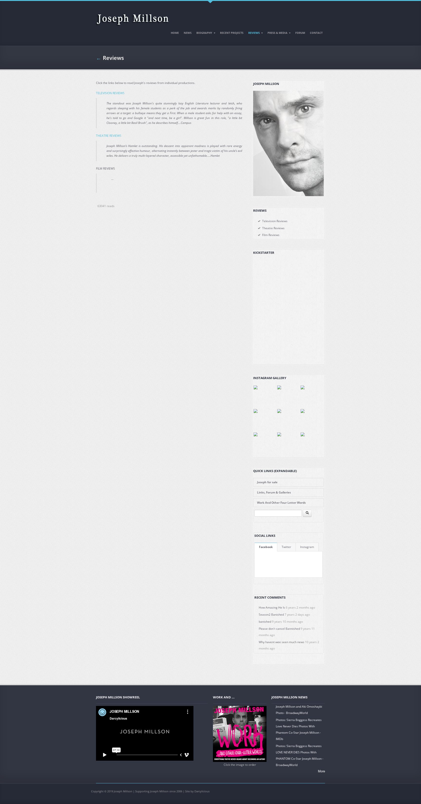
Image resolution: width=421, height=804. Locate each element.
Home (175, 33)
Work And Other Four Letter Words (281, 503)
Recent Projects (231, 33)
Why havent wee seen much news (281, 642)
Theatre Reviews (273, 228)
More (321, 771)
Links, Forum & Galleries (274, 492)
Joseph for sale (267, 482)
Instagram (307, 547)
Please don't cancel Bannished (279, 629)
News (187, 33)
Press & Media (276, 33)
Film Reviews (270, 235)
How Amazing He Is (272, 607)
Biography (203, 33)
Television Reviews (274, 221)
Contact (316, 33)
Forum (300, 33)
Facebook (266, 547)
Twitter (286, 547)
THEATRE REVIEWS (108, 136)
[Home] (132, 17)
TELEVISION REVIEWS (110, 93)
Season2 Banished (271, 614)
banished (265, 622)
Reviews (253, 33)
